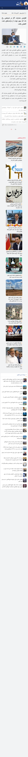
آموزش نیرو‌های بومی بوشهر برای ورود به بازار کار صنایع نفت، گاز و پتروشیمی (12, 409)
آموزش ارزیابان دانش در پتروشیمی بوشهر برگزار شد (12, 463)
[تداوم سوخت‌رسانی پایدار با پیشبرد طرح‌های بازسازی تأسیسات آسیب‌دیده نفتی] (25, 443)
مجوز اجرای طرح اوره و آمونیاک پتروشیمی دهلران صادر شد (15, 159)
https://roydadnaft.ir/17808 (9, 125)
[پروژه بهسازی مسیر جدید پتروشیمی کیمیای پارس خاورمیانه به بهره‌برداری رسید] (25, 425)
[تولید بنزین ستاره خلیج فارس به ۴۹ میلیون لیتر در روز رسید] (25, 403)
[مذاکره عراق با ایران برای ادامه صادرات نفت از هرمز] (25, 453)
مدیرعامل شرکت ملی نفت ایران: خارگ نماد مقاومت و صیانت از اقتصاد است (14, 366)
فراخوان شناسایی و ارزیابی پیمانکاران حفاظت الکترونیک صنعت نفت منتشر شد (14, 205)
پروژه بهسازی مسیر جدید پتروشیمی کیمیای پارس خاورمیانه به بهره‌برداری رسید (12, 425)
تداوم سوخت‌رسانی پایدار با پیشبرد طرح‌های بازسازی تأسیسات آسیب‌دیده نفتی (13, 443)
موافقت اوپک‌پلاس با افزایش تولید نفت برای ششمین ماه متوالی (13, 475)
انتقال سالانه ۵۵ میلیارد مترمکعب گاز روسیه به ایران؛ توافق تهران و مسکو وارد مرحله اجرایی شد (14, 182)
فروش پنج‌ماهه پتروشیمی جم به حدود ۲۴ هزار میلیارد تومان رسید (15, 322)
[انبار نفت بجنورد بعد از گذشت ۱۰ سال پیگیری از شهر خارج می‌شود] (25, 437)
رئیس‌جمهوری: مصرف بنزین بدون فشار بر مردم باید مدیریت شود (14, 276)
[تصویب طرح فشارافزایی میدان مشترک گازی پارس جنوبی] (25, 393)
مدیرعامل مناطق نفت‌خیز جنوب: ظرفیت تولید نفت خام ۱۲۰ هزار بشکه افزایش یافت (14, 229)
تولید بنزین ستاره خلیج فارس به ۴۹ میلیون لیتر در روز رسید (12, 403)
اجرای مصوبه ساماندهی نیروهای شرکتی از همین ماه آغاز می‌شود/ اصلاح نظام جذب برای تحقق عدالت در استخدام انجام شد (12, 381)
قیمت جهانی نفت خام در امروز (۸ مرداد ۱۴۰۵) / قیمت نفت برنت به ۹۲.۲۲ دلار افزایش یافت (12, 448)
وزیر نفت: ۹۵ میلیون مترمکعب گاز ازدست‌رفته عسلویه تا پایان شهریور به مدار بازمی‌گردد (13, 459)
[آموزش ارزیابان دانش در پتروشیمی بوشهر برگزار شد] (25, 464)
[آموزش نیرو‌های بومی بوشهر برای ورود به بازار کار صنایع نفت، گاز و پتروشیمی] (25, 409)
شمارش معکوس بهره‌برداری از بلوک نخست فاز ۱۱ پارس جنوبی (12, 419)
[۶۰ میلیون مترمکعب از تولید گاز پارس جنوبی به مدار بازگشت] (25, 398)
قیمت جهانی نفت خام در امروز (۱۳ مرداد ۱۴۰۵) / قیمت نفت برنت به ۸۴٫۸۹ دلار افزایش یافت (12, 414)
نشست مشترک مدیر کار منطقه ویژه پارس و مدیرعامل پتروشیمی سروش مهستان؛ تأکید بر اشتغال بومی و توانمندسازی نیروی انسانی (13, 431)
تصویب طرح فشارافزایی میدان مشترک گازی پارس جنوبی (12, 392)
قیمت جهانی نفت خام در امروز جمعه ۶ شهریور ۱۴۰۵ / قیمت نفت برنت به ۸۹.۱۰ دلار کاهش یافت (15, 299)
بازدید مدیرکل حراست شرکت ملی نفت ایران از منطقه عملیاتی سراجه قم (13, 469)
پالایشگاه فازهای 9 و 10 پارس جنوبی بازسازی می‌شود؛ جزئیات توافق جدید (14, 344)
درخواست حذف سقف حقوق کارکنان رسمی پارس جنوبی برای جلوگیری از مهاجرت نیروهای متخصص (12, 486)
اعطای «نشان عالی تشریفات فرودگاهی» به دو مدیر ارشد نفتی (12, 480)
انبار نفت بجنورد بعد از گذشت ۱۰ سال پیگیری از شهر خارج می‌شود (11, 437)
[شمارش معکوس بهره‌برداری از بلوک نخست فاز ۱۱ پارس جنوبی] (25, 419)
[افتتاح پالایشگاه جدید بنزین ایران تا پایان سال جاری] (25, 387)
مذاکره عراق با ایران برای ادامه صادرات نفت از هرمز (12, 452)
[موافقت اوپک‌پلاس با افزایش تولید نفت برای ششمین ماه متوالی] (25, 475)
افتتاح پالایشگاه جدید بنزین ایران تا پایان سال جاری (12, 387)
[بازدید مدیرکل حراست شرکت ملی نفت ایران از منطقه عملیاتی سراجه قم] (25, 470)
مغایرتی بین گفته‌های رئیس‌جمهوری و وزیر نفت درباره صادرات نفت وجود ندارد (14, 253)
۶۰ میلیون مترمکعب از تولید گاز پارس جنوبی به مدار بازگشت (12, 398)
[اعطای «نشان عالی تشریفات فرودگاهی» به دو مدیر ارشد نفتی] (25, 480)
